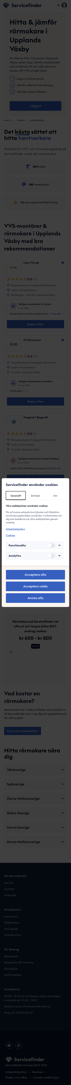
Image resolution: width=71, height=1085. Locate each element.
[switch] (51, 545)
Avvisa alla (35, 598)
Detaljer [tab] (35, 495)
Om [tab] (55, 495)
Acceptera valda (35, 586)
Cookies (10, 535)
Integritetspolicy (15, 529)
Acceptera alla (35, 575)
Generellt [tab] (16, 495)
